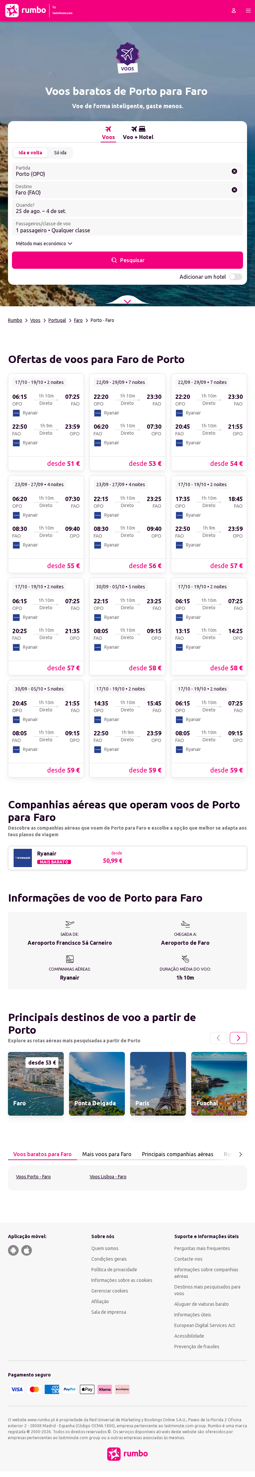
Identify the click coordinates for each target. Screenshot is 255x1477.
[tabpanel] (127, 1178)
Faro (78, 320)
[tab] (108, 133)
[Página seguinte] (238, 1038)
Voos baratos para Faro (42, 1154)
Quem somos (105, 1248)
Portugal (57, 320)
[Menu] (248, 10)
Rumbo (15, 320)
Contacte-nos (188, 1259)
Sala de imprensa (108, 1312)
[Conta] (234, 10)
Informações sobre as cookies (121, 1280)
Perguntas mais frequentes (202, 1248)
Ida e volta (30, 152)
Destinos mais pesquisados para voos (207, 1290)
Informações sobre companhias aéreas (206, 1273)
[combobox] (127, 171)
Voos (35, 320)
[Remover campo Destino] (234, 190)
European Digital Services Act (204, 1325)
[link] (46, 421)
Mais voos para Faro (106, 1154)
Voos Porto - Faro (33, 1176)
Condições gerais (109, 1259)
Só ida (60, 152)
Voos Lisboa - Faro (108, 1176)
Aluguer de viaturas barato (201, 1304)
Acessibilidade (189, 1336)
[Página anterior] (218, 1038)
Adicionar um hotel (203, 277)
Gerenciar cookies (109, 1290)
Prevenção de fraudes (196, 1346)
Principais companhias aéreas (177, 1154)
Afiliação (100, 1301)
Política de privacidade (114, 1269)
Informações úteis (192, 1314)
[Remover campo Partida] (234, 171)
